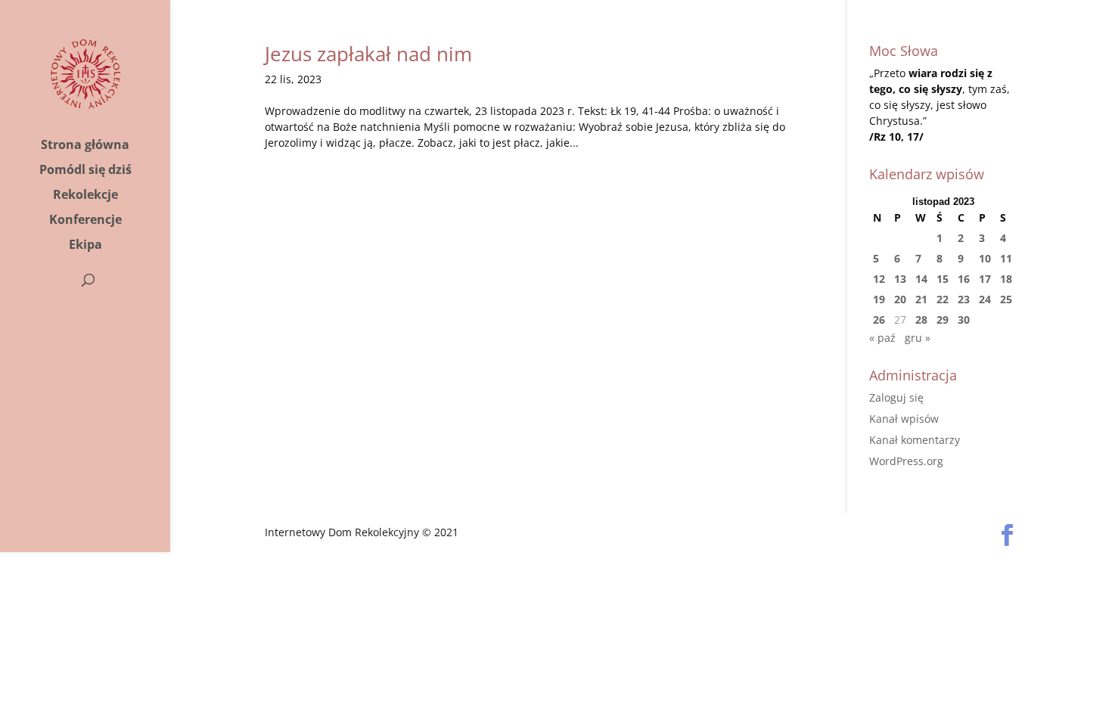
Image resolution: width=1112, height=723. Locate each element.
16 (964, 279)
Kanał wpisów (904, 418)
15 (943, 279)
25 (1006, 299)
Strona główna (85, 146)
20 (900, 299)
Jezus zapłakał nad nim (368, 53)
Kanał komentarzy (914, 440)
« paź (882, 337)
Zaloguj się (896, 397)
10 (985, 258)
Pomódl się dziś (85, 171)
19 (879, 299)
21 (921, 299)
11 (1006, 258)
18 (1006, 279)
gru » (917, 337)
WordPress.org (906, 461)
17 (985, 279)
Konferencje (85, 221)
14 (921, 279)
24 (985, 299)
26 (879, 319)
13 (900, 279)
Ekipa (85, 246)
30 (964, 319)
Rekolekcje (85, 196)
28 (921, 319)
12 (879, 279)
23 (964, 299)
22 (943, 299)
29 (943, 319)
